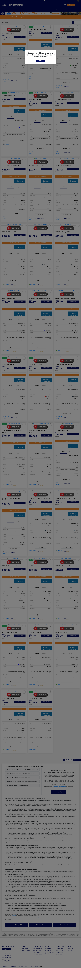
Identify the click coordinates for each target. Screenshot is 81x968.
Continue (40, 60)
